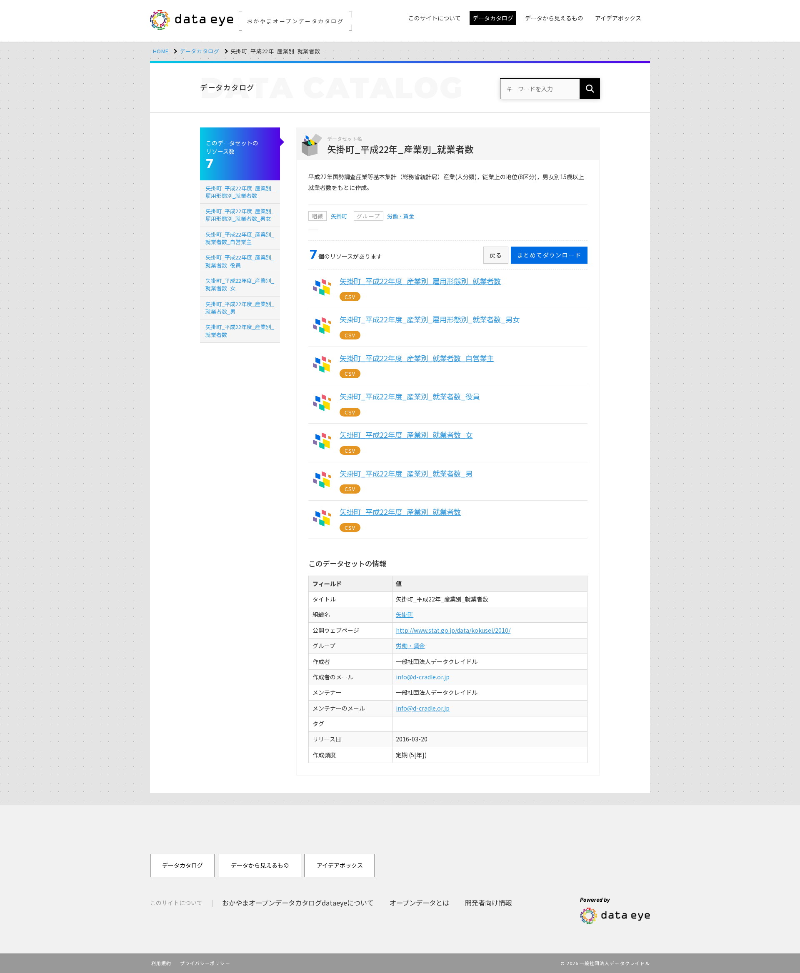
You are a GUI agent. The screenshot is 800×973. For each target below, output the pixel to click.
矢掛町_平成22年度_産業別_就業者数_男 (239, 307)
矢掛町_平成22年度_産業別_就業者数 (239, 330)
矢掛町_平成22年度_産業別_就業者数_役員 (239, 261)
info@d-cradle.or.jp (423, 677)
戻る (496, 255)
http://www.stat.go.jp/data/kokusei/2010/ (453, 630)
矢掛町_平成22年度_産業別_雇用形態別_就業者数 (239, 192)
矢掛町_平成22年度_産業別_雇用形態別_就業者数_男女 (239, 214)
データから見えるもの (260, 865)
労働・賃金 (400, 216)
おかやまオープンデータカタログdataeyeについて (298, 903)
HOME (161, 51)
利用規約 (161, 963)
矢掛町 (339, 216)
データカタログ (200, 51)
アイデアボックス (340, 865)
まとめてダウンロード (549, 255)
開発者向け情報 (488, 903)
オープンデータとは (419, 903)
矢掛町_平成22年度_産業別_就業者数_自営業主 (239, 238)
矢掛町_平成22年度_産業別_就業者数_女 (239, 284)
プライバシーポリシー (205, 963)
